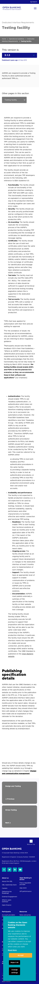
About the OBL (7, 881)
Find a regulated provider (25, 883)
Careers (4, 888)
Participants (6, 911)
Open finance (6, 905)
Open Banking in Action (26, 878)
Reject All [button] (14, 962)
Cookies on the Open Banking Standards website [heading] (17, 925)
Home (4, 39)
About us (5, 878)
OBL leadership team (9, 885)
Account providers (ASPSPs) (8, 915)
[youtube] (20, 870)
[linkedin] (15, 870)
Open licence (6, 981)
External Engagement (9, 896)
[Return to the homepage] (12, 8)
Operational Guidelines (16, 39)
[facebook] (4, 870)
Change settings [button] (14, 971)
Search (34, 2)
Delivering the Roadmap (7, 892)
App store (23, 888)
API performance (26, 891)
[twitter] (9, 870)
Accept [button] (21, 955)
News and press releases (25, 915)
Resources (23, 911)
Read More (12, 950)
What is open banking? (6, 900)
